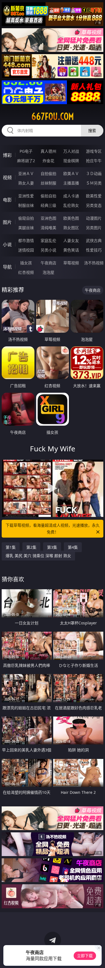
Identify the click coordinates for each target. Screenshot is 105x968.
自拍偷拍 (48, 173)
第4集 (73, 547)
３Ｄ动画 (94, 173)
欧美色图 (71, 218)
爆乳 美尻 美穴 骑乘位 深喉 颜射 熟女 (38, 555)
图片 (7, 222)
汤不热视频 (94, 262)
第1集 (11, 547)
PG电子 (26, 151)
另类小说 (48, 250)
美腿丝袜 (26, 227)
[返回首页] (97, 956)
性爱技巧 (94, 250)
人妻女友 (71, 240)
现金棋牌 (71, 160)
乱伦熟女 (71, 205)
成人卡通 (71, 195)
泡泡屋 (48, 272)
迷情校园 (26, 250)
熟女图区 (71, 227)
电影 (7, 200)
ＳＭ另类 (94, 183)
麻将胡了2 (26, 160)
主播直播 (71, 183)
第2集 (31, 547)
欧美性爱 (94, 195)
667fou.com (52, 116)
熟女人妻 (26, 183)
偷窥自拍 (26, 218)
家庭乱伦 (48, 240)
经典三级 (48, 205)
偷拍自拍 (48, 195)
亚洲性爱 (26, 195)
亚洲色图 (48, 218)
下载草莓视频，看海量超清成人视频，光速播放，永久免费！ (53, 529)
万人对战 (71, 151)
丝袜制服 (48, 183)
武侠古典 (94, 240)
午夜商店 (48, 262)
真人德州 (48, 151)
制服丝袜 (26, 205)
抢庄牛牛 (94, 160)
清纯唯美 (48, 227)
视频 (7, 177)
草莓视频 (71, 262)
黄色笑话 (71, 250)
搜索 (92, 130)
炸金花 (48, 160)
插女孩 (26, 262)
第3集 (52, 547)
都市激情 (26, 240)
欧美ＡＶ (71, 173)
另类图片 (94, 227)
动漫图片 (94, 218)
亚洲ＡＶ (26, 173)
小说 (7, 244)
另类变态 (94, 205)
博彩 (7, 155)
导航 (7, 267)
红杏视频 (26, 272)
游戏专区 (94, 151)
